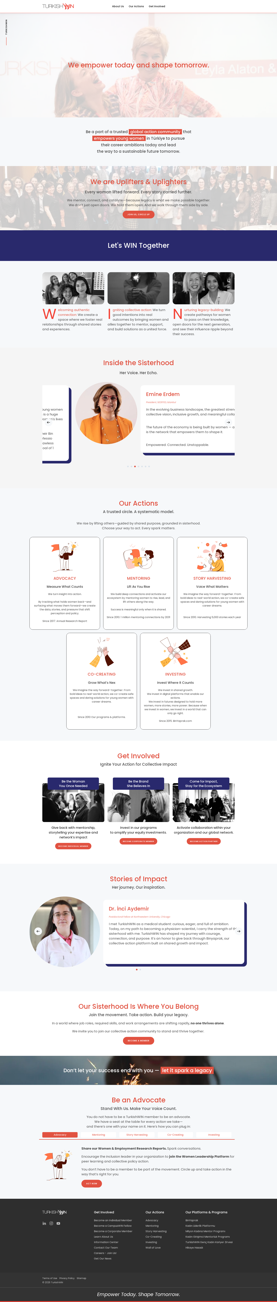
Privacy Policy (67, 1278)
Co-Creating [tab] (175, 1135)
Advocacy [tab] (60, 1135)
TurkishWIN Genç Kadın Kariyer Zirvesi (209, 1242)
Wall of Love (153, 1247)
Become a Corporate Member (113, 1231)
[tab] (128, 466)
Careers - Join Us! (105, 1253)
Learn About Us (103, 1237)
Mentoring (152, 1226)
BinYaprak (191, 1220)
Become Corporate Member (138, 841)
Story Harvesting (156, 1231)
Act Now (91, 1183)
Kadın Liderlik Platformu (200, 1226)
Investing (151, 1242)
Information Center (106, 1242)
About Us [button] (118, 6)
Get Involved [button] (157, 6)
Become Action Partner (204, 841)
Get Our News (102, 1258)
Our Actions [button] (136, 6)
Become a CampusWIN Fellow (113, 1226)
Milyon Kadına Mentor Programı (205, 1231)
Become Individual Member (73, 846)
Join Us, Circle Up (138, 214)
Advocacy (152, 1220)
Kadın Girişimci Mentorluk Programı (207, 1237)
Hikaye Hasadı (194, 1247)
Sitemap (81, 1278)
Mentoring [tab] (98, 1135)
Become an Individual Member (113, 1220)
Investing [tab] (214, 1135)
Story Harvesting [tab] (136, 1135)
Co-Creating (154, 1237)
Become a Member (138, 1040)
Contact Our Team (106, 1247)
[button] (48, 422)
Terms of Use (49, 1278)
